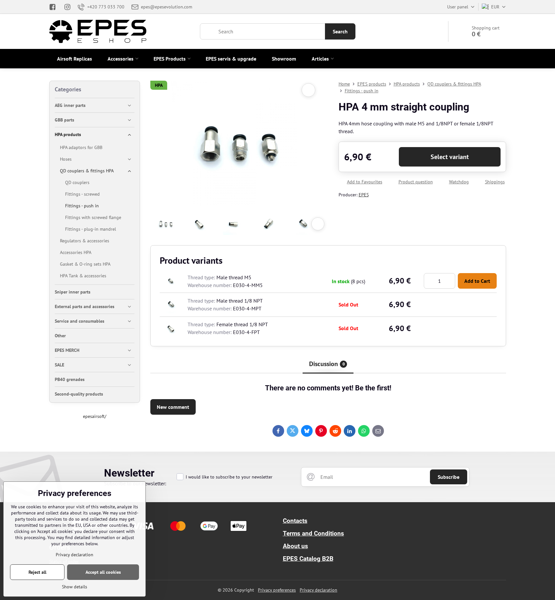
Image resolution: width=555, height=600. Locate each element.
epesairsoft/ (94, 416)
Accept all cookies (103, 572)
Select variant (450, 157)
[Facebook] (54, 7)
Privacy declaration (318, 590)
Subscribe (448, 477)
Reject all (37, 572)
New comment (173, 407)
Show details (74, 587)
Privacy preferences (277, 590)
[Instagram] (67, 7)
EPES (364, 195)
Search (340, 31)
